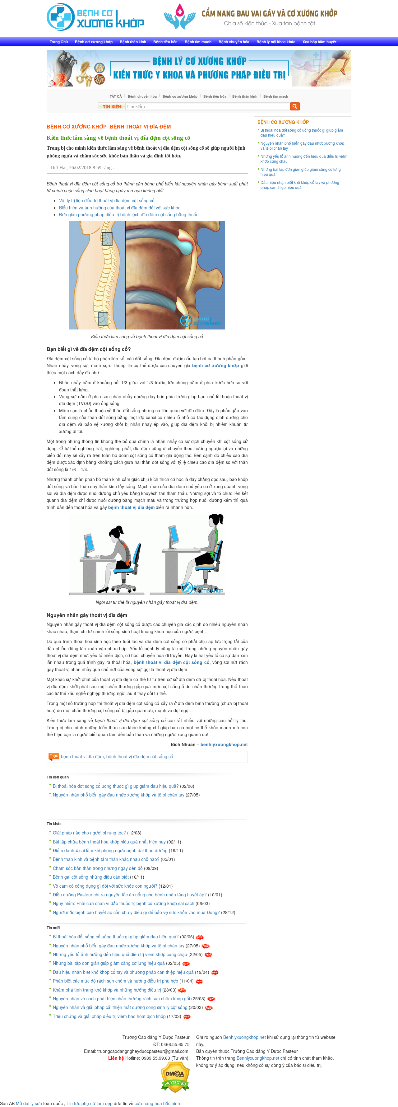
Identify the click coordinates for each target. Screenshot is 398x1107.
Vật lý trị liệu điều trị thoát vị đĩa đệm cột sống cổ (107, 200)
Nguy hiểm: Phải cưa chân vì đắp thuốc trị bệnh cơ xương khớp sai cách (123, 903)
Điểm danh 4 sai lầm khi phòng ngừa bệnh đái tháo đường (110, 850)
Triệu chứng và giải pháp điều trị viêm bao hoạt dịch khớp (109, 1016)
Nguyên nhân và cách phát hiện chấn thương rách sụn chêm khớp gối (121, 998)
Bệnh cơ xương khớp (94, 41)
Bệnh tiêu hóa (165, 41)
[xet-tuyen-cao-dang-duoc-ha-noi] (250, 15)
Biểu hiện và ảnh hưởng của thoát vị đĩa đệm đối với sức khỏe (120, 207)
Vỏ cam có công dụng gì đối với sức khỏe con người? (105, 886)
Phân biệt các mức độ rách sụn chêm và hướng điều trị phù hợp (115, 981)
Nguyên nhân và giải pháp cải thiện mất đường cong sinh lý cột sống (120, 1007)
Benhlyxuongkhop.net (244, 1037)
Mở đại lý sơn (29, 1103)
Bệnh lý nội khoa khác (276, 41)
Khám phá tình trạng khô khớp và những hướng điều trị (107, 990)
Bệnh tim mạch (198, 41)
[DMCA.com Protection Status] (175, 1076)
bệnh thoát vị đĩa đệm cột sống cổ (139, 756)
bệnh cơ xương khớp (215, 365)
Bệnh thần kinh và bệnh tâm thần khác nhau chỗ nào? (106, 859)
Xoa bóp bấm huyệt (319, 41)
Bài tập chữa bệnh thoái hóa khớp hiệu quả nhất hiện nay (109, 841)
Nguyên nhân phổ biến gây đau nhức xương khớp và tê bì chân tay (118, 795)
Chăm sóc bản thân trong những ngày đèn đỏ (98, 868)
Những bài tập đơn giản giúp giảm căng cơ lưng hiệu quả (109, 963)
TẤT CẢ (116, 96)
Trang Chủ (59, 41)
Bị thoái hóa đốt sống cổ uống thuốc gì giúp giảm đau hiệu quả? (116, 786)
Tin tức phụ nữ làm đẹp (90, 1103)
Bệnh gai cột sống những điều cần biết (91, 877)
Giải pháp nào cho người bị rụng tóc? (89, 832)
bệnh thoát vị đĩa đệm (131, 507)
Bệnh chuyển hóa (234, 41)
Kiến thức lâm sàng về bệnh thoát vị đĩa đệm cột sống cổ (118, 137)
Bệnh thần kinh (133, 41)
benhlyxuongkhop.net (224, 744)
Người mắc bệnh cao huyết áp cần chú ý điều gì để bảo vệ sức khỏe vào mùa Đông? (136, 912)
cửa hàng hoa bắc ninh (157, 1103)
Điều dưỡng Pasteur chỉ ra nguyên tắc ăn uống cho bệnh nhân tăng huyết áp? (130, 894)
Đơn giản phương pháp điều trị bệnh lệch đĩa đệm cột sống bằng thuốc (128, 214)
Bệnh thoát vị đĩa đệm (140, 126)
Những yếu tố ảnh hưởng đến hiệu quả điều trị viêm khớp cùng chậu (120, 954)
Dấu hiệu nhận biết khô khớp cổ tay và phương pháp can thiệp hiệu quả (123, 972)
